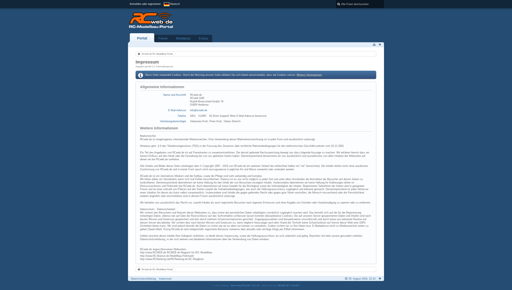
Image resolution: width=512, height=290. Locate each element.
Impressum (165, 278)
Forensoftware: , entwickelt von (256, 285)
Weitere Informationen (309, 74)
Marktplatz (183, 38)
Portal (142, 38)
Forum (163, 38)
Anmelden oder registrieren (145, 3)
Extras (203, 38)
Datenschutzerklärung (143, 278)
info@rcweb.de (198, 110)
